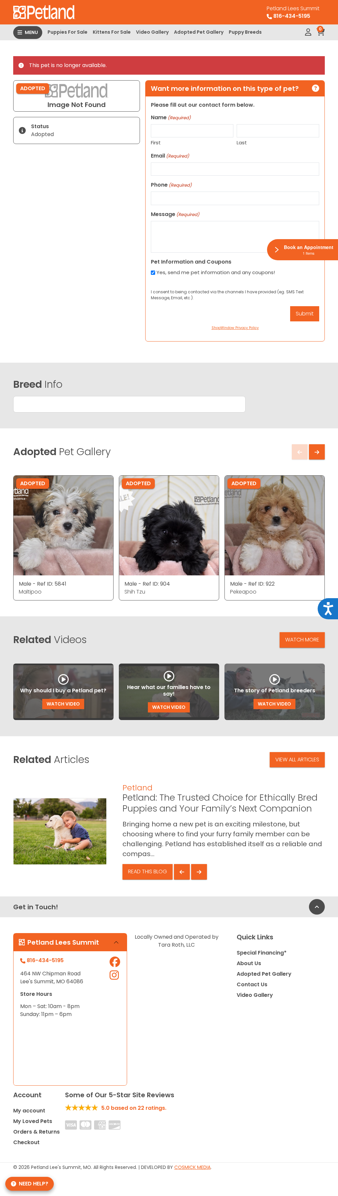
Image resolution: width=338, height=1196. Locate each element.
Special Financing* (262, 953)
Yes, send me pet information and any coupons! (215, 272)
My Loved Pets (32, 1121)
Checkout (26, 1142)
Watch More (302, 639)
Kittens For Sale (112, 32)
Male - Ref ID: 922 (252, 584)
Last (242, 142)
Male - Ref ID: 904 (147, 584)
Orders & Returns (36, 1132)
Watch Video (63, 704)
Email (170, 156)
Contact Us (252, 984)
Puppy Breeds (245, 32)
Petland (137, 787)
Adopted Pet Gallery (198, 32)
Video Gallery (152, 32)
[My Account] (308, 32)
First (156, 142)
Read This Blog (147, 871)
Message (175, 214)
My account (29, 1110)
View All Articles (297, 759)
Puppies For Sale (67, 32)
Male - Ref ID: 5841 (42, 584)
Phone (171, 185)
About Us (249, 963)
